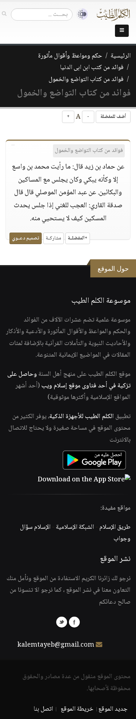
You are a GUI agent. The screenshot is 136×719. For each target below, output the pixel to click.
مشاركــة (53, 238)
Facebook (74, 622)
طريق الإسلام (115, 527)
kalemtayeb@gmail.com (55, 645)
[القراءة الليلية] (80, 14)
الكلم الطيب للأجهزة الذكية (81, 416)
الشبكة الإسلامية (75, 527)
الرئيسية (121, 56)
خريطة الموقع (77, 709)
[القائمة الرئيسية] (122, 31)
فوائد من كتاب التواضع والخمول (86, 79)
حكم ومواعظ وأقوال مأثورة (70, 56)
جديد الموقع (113, 709)
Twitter (61, 622)
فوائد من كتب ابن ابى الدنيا (92, 67)
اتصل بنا (43, 709)
